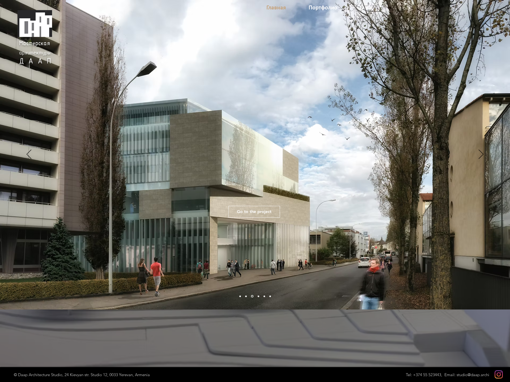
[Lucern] (246, 296)
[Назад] (29, 155)
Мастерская (34, 43)
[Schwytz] (264, 296)
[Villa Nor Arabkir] (270, 296)
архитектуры (34, 53)
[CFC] (240, 296)
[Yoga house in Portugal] (252, 296)
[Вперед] (481, 155)
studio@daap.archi (473, 374)
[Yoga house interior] (258, 296)
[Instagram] (499, 374)
